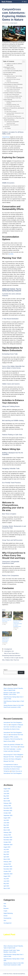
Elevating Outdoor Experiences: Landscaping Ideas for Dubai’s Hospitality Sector (17, 623)
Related (9, 128)
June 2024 (6, 852)
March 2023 (7, 888)
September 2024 (8, 844)
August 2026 (7, 788)
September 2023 (8, 873)
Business (6, 908)
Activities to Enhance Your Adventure (12, 92)
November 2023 (8, 869)
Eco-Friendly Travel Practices (13, 106)
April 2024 (6, 856)
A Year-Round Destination (12, 82)
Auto (5, 903)
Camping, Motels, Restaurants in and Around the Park (15, 114)
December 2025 (8, 808)
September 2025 (8, 815)
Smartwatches (7, 918)
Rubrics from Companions (12, 124)
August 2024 (7, 847)
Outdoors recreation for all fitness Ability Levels (14, 64)
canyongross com (9, 651)
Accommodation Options (10, 72)
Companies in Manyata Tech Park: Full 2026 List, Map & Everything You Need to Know (13, 727)
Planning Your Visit (8, 74)
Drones (5, 915)
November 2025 (8, 810)
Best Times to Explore (12, 111)
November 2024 (8, 839)
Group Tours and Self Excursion (14, 116)
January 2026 (7, 805)
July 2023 (6, 878)
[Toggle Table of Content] (22, 61)
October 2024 (7, 842)
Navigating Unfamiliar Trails (13, 104)
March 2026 (7, 801)
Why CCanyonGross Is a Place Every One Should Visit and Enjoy (14, 118)
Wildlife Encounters (11, 68)
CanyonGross (6, 137)
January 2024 (7, 864)
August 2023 (7, 876)
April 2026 (6, 798)
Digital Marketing (8, 913)
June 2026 (6, 793)
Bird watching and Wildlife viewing (14, 96)
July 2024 (6, 849)
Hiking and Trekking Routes (13, 94)
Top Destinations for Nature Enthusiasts (13, 84)
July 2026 (6, 791)
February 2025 (7, 832)
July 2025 (6, 820)
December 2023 (8, 866)
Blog (5, 906)
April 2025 (6, 827)
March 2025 (7, 830)
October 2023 (7, 871)
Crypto (5, 911)
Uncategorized (8, 649)
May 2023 (6, 883)
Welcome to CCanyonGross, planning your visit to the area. (14, 108)
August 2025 (7, 818)
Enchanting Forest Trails (12, 86)
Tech (5, 920)
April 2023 (6, 886)
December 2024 (8, 837)
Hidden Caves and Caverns (13, 90)
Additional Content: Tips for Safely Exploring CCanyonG (14, 77)
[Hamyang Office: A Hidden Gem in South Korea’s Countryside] (7, 633)
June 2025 (6, 822)
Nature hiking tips (8, 99)
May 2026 (6, 796)
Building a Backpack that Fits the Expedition (14, 102)
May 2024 (6, 854)
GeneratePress (21, 973)
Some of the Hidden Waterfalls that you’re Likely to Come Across (14, 88)
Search (5, 670)
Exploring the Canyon (9, 67)
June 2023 (6, 881)
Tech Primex (6, 2)
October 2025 (7, 813)
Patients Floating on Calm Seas (14, 97)
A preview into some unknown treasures (13, 80)
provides (11, 254)
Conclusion (7, 126)
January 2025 (7, 835)
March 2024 (7, 859)
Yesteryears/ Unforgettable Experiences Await (13, 122)
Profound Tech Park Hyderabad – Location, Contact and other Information (14, 749)
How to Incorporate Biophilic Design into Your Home (6, 620)
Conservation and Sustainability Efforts (13, 70)
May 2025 (6, 825)
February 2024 (7, 861)
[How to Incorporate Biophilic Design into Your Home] (7, 614)
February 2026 (7, 803)
